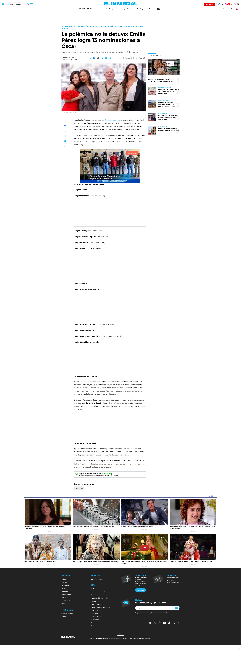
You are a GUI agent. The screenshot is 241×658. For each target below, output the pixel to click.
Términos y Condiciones (163, 613)
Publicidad (95, 620)
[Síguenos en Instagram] (225, 4)
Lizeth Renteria (69, 57)
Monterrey (121, 9)
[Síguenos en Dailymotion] (238, 4)
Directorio (94, 610)
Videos (63, 617)
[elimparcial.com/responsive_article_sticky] (240, 648)
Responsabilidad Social (99, 598)
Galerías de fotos (67, 613)
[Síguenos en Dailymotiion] (178, 623)
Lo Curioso (65, 585)
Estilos (63, 598)
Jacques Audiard (112, 120)
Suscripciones (96, 617)
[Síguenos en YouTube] (228, 4)
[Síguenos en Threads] (234, 4)
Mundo (64, 582)
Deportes (65, 591)
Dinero (63, 588)
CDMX (89, 9)
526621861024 (141, 577)
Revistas (152, 9)
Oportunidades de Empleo (101, 607)
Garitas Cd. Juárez (229, 9)
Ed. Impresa (142, 9)
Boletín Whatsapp (97, 579)
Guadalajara (110, 9)
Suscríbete (209, 4)
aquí (117, 476)
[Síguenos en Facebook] (219, 4)
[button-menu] (3, 4)
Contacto (94, 613)
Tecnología (65, 601)
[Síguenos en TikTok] (231, 4)
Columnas (131, 9)
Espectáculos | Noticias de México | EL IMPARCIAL (106, 26)
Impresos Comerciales (99, 592)
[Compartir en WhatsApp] (89, 58)
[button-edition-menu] (221, 8)
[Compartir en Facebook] (93, 58)
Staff (92, 589)
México (64, 579)
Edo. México (99, 9)
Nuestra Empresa (97, 604)
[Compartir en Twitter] (98, 58)
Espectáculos (66, 594)
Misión (93, 601)
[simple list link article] (164, 68)
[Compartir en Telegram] (102, 58)
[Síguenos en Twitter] (222, 4)
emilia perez (79, 488)
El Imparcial (68, 26)
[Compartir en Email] (106, 58)
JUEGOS (82, 9)
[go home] (68, 637)
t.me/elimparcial (172, 577)
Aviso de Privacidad (98, 595)
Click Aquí (140, 590)
